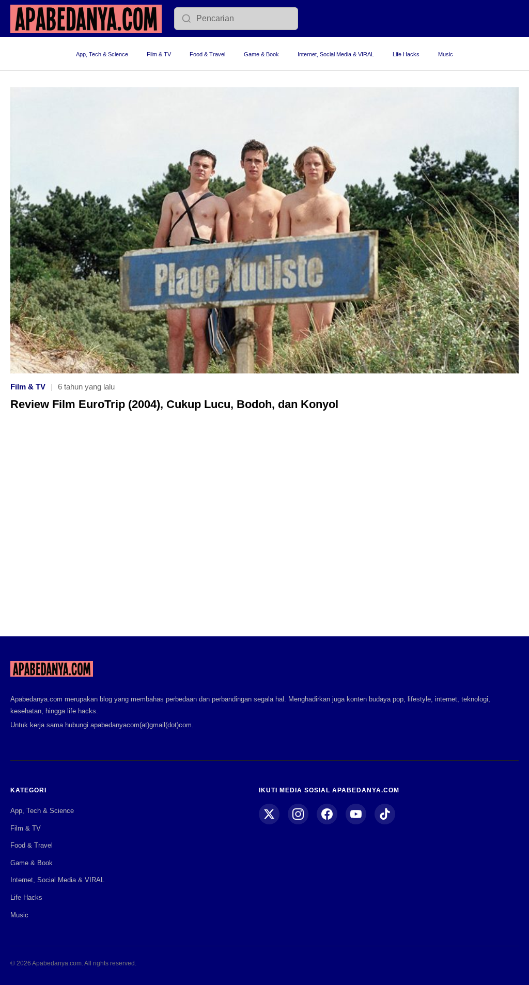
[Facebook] (327, 814)
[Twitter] (269, 814)
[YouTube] (356, 814)
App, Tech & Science (102, 54)
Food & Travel (207, 54)
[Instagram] (298, 814)
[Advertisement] (264, 531)
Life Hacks (406, 54)
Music (445, 54)
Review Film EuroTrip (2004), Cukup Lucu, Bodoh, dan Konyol (174, 404)
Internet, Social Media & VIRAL (336, 54)
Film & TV (159, 54)
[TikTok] (385, 814)
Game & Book (261, 54)
